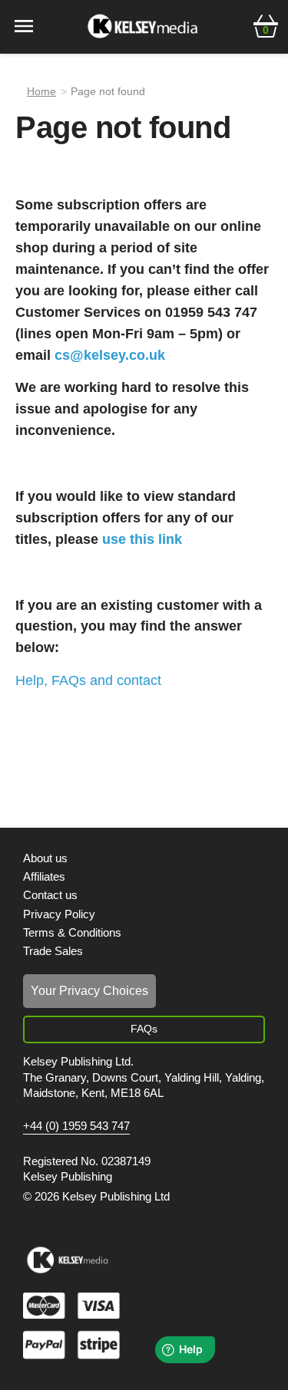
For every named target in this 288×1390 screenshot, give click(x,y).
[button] (265, 25)
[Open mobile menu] (24, 25)
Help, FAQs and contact (88, 680)
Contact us (50, 894)
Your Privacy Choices (89, 990)
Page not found (108, 91)
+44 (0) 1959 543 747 (76, 1126)
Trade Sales (53, 950)
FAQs (144, 1029)
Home (41, 91)
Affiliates (44, 876)
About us (45, 858)
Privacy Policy (59, 914)
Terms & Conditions (72, 932)
